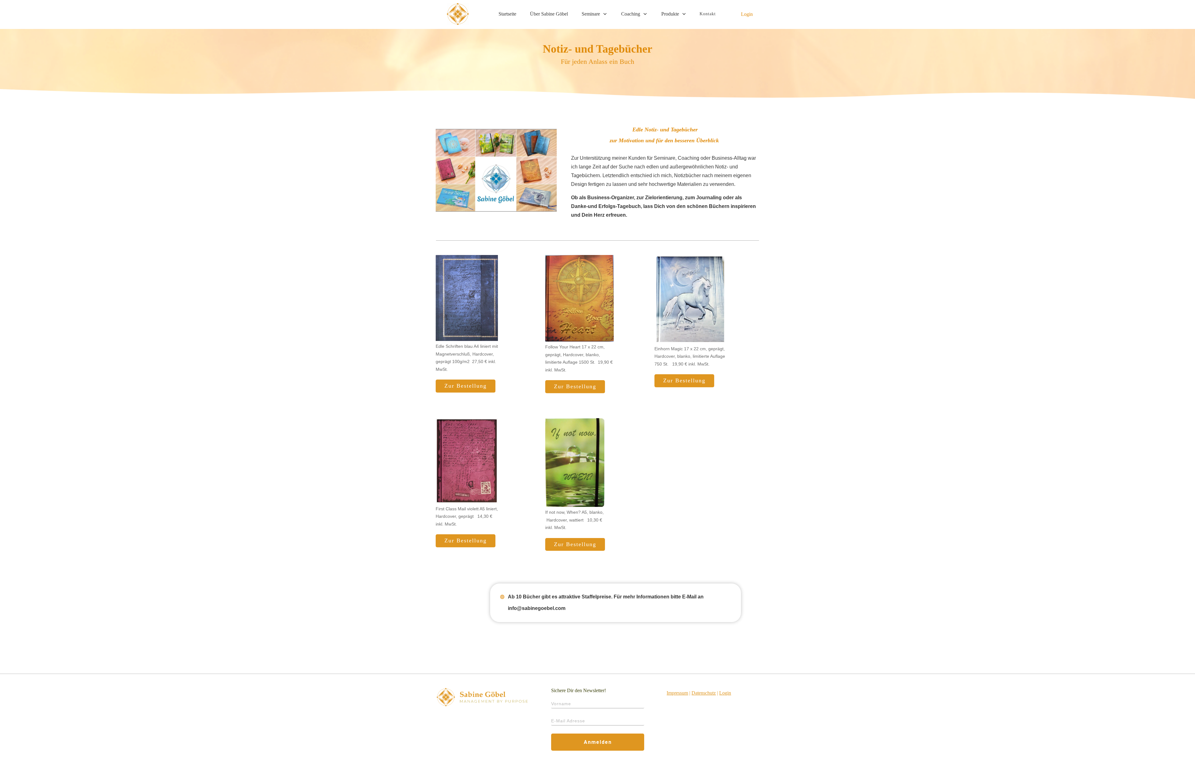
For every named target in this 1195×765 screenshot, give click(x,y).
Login (747, 14)
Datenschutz (703, 693)
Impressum (677, 693)
